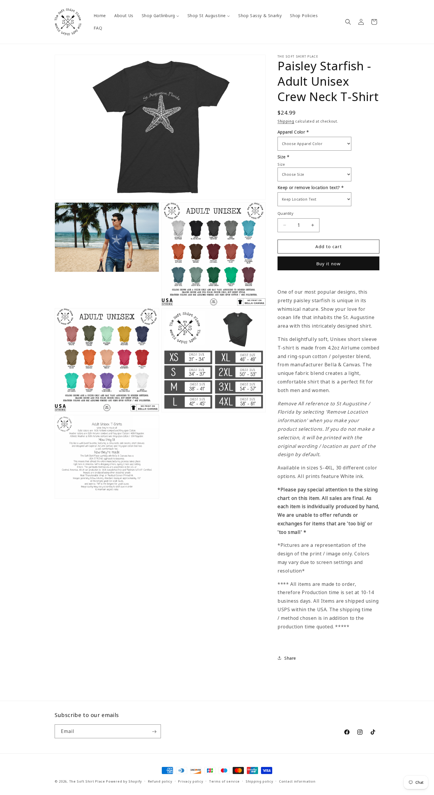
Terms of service (224, 781)
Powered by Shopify (124, 781)
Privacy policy (190, 781)
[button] (348, 21)
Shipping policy (259, 781)
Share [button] (290, 658)
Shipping (286, 121)
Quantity (285, 213)
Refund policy (160, 781)
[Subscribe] (154, 732)
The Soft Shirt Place (87, 781)
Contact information (297, 781)
